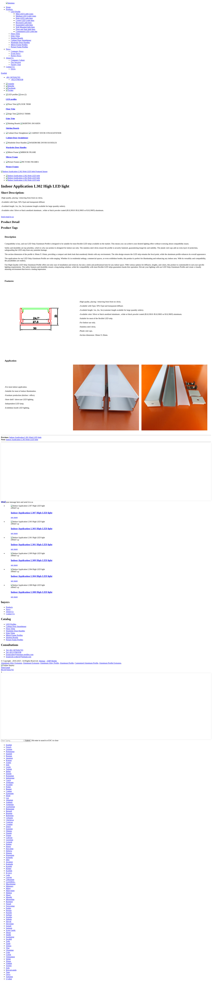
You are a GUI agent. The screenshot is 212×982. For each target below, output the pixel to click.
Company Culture (18, 60)
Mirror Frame (12, 157)
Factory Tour (16, 65)
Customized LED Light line (26, 31)
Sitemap (42, 661)
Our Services (16, 62)
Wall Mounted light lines (25, 27)
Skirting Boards (17, 38)
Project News (16, 56)
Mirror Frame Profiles (19, 45)
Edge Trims (15, 36)
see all (3, 502)
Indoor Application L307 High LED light (31, 512)
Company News (17, 51)
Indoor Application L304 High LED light (31, 576)
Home (8, 7)
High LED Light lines (24, 18)
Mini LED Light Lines (24, 14)
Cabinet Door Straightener (21, 40)
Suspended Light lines (24, 25)
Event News (15, 53)
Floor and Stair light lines (25, 29)
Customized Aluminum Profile (86, 663)
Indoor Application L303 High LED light (22, 440)
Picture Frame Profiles (19, 47)
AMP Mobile (52, 661)
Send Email (5, 667)
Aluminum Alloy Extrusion (11, 663)
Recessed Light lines (24, 23)
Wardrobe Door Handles (20, 42)
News (8, 49)
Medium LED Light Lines (26, 16)
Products (9, 9)
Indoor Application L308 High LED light (31, 592)
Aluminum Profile (67, 663)
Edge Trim (10, 118)
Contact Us (10, 67)
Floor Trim (10, 109)
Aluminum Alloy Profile (49, 663)
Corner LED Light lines (25, 20)
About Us (9, 58)
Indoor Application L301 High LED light (25, 437)
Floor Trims (15, 34)
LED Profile (15, 12)
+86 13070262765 (13, 77)
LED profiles (11, 99)
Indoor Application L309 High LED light (31, 560)
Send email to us (7, 217)
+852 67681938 (17, 79)
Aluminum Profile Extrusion (110, 663)
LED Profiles (11, 624)
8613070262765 (7, 670)
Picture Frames (12, 167)
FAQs (13, 69)
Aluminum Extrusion (31, 663)
